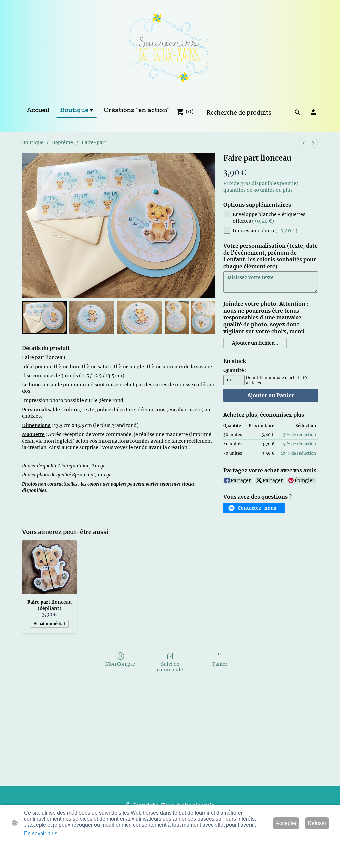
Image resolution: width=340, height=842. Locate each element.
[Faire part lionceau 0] (44, 317)
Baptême (62, 142)
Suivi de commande (170, 667)
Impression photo (265, 231)
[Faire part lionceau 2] (139, 317)
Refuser (317, 823)
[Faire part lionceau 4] (203, 317)
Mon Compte (120, 664)
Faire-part (94, 142)
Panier (219, 664)
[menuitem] (303, 143)
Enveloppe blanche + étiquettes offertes (269, 217)
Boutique (32, 142)
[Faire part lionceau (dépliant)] (49, 567)
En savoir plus (40, 833)
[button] (297, 112)
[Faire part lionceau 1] (91, 317)
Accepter (286, 823)
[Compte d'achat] (313, 112)
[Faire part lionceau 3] (177, 317)
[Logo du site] (169, 50)
